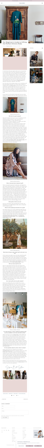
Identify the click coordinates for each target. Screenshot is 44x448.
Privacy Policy (24, 443)
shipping (13, 430)
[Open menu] (2, 3)
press (24, 431)
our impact (24, 434)
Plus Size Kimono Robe (22, 393)
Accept (30, 445)
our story (24, 430)
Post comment (5, 417)
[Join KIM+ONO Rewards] (38, 438)
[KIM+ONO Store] (15, 327)
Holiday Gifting (5, 393)
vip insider (24, 435)
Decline (38, 445)
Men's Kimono (16, 393)
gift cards (13, 441)
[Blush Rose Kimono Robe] (15, 179)
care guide (14, 437)
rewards (24, 437)
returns (13, 431)
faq (12, 434)
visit (23, 438)
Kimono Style (11, 393)
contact (13, 435)
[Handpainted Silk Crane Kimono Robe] (15, 112)
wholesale (14, 438)
